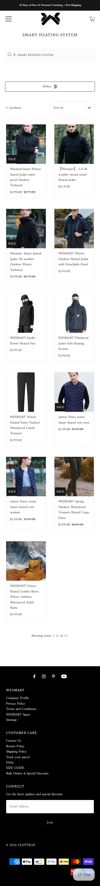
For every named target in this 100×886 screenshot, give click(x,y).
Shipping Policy (16, 752)
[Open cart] (92, 19)
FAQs (10, 763)
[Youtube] (64, 677)
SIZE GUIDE (15, 768)
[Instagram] (44, 677)
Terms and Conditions (21, 709)
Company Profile (17, 698)
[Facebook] (34, 677)
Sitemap (11, 720)
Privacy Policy (15, 704)
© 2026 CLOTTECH (20, 845)
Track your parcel (18, 757)
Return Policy (15, 746)
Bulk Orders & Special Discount (27, 774)
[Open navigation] (8, 19)
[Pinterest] (53, 677)
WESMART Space (18, 715)
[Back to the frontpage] (10, 55)
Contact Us (13, 741)
